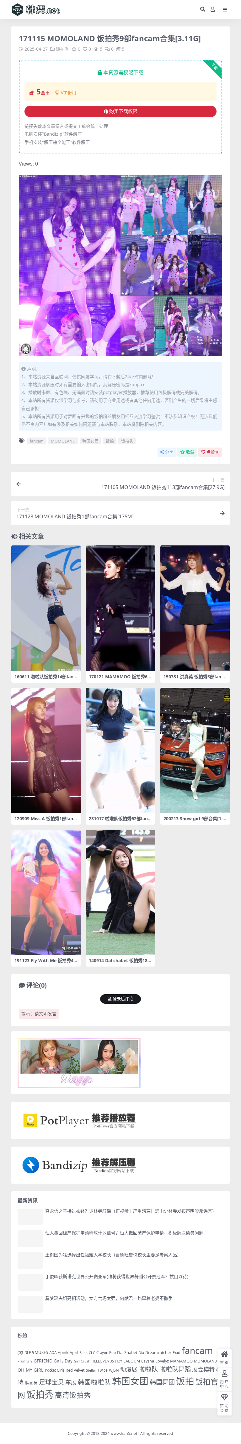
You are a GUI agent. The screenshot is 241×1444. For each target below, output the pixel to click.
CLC (92, 1353)
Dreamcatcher (158, 1352)
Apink (63, 1352)
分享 (169, 452)
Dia (141, 1352)
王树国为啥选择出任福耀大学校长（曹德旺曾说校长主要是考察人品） (113, 1255)
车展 (71, 1382)
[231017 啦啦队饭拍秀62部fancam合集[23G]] (120, 750)
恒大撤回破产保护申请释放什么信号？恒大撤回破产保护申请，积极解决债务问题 (124, 1233)
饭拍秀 (62, 49)
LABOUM (131, 1361)
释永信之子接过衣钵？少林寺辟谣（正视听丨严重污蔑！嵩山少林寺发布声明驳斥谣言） (131, 1211)
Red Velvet (75, 1370)
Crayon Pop (106, 1352)
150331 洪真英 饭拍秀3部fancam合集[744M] (194, 679)
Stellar (91, 1370)
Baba (83, 1352)
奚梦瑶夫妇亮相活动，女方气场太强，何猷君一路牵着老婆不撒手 (109, 1298)
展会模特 (203, 1369)
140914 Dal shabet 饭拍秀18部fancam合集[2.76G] (120, 963)
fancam (37, 441)
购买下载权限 (123, 111)
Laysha (147, 1361)
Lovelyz (162, 1361)
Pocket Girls (54, 1370)
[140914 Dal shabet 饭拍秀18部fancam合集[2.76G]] (120, 892)
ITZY (118, 1361)
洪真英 (31, 1383)
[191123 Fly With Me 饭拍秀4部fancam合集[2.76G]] (46, 892)
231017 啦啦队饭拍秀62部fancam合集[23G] (119, 821)
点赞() (212, 452)
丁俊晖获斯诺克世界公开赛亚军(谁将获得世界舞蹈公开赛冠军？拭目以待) (116, 1276)
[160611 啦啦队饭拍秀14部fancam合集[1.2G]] (46, 608)
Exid (176, 1352)
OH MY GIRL (31, 1370)
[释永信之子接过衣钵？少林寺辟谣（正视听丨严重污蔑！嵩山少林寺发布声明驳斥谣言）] (30, 1217)
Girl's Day (63, 1361)
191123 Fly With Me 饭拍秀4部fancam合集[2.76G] (43, 963)
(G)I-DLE (24, 1352)
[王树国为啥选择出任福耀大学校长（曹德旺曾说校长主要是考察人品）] (30, 1260)
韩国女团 (90, 441)
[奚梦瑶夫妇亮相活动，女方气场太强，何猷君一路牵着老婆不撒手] (30, 1304)
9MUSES (40, 1352)
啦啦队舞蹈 (175, 1369)
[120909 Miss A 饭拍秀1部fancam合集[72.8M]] (46, 750)
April (74, 1352)
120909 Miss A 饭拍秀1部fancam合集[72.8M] (44, 821)
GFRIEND (43, 1361)
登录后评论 (123, 998)
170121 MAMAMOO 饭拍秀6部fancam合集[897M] (120, 679)
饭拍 (110, 441)
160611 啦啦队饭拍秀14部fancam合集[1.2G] (45, 679)
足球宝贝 (51, 1382)
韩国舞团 (162, 1382)
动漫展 (128, 1369)
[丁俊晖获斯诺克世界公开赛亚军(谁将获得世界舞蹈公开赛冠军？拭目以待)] (30, 1282)
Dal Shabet (127, 1352)
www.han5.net (123, 1433)
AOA (52, 1352)
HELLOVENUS (103, 1361)
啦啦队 (148, 1369)
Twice (103, 1370)
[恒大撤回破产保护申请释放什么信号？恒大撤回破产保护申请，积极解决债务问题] (30, 1238)
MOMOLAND (63, 441)
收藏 (190, 452)
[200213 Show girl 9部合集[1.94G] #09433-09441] (195, 750)
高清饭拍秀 (73, 1395)
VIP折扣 (68, 93)
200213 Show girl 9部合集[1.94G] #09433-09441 (194, 821)
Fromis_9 (25, 1361)
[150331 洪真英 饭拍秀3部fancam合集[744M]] (195, 608)
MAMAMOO (181, 1361)
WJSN (114, 1370)
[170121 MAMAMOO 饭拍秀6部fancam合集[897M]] (120, 608)
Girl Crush (82, 1361)
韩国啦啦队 (94, 1382)
